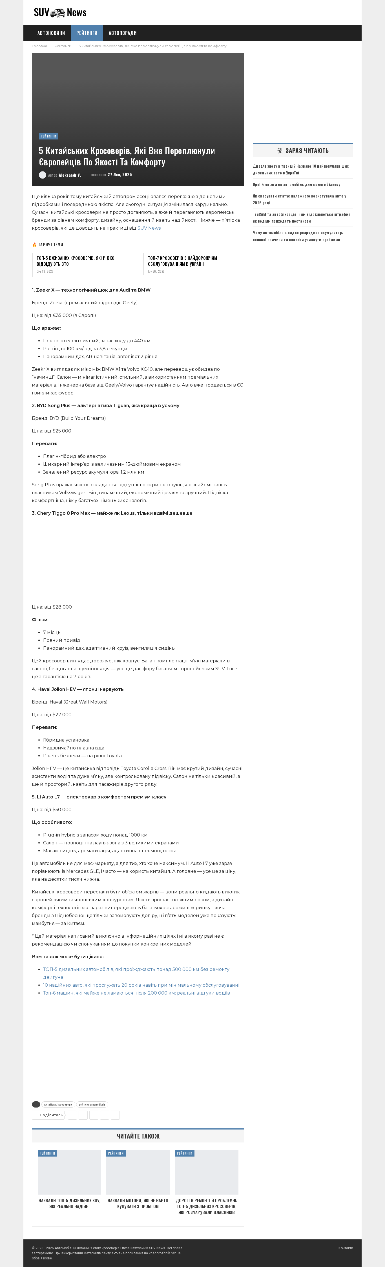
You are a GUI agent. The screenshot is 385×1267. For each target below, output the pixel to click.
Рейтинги (87, 33)
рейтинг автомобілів (92, 1104)
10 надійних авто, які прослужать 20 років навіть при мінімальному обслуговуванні (141, 985)
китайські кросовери (58, 1104)
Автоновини (51, 33)
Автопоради (123, 33)
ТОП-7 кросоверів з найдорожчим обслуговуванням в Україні (182, 261)
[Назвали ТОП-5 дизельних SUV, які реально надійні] (69, 1172)
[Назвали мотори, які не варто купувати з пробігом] (138, 1172)
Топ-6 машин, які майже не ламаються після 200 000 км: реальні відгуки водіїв (136, 993)
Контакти (345, 1248)
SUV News (149, 228)
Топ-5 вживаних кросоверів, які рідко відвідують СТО (75, 261)
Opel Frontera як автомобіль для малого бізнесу (296, 184)
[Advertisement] (138, 561)
